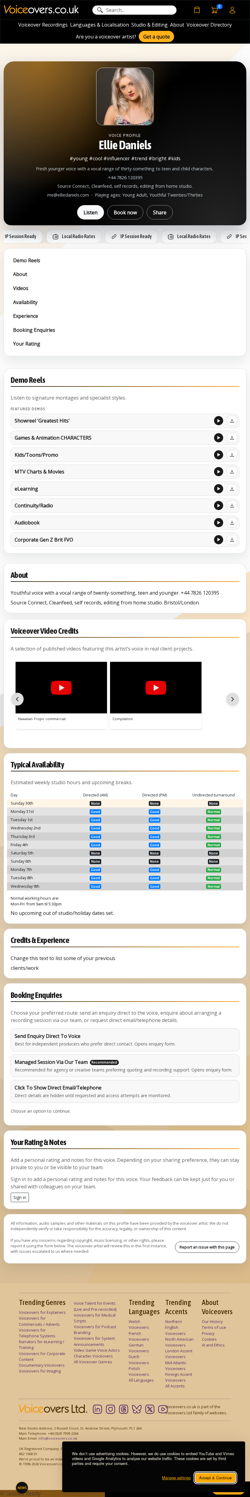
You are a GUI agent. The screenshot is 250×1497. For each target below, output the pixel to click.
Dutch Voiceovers (139, 1359)
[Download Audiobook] (232, 522)
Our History (212, 1321)
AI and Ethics (213, 1345)
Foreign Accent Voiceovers (178, 1377)
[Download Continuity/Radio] (232, 505)
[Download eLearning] (232, 489)
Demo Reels (26, 260)
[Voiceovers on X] (150, 1409)
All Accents (175, 1386)
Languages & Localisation (99, 24)
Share (159, 212)
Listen (91, 212)
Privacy (208, 1333)
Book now (125, 212)
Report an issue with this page (207, 1247)
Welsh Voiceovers (139, 1324)
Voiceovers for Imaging (40, 1371)
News (22, 1488)
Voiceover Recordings (43, 24)
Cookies (209, 1339)
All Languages (141, 1380)
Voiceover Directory (209, 24)
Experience (25, 316)
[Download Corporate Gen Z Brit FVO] (232, 540)
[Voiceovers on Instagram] (110, 1409)
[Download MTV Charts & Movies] (232, 472)
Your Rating (26, 343)
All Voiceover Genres (93, 1362)
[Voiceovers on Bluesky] (136, 1409)
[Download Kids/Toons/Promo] (232, 455)
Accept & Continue (215, 1478)
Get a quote (156, 36)
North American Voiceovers (179, 1342)
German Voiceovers (139, 1348)
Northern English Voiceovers (175, 1327)
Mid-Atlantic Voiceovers (175, 1365)
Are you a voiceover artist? (106, 36)
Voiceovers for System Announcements (94, 1341)
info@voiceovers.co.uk (57, 1438)
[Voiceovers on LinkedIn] (97, 1409)
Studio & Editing (149, 24)
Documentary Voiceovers (42, 1365)
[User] (232, 10)
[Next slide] (232, 699)
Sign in (19, 1197)
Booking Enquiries (34, 330)
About (177, 24)
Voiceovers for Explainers (42, 1312)
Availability (25, 302)
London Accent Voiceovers (178, 1353)
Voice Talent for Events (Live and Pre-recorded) (95, 1306)
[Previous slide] (17, 699)
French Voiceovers (139, 1336)
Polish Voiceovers (139, 1371)
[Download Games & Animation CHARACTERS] (232, 438)
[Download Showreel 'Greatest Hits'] (232, 421)
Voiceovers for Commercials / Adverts (39, 1321)
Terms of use (214, 1327)
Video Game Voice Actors (97, 1350)
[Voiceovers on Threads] (123, 1409)
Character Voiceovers (93, 1356)
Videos (20, 288)
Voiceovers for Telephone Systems (37, 1333)
